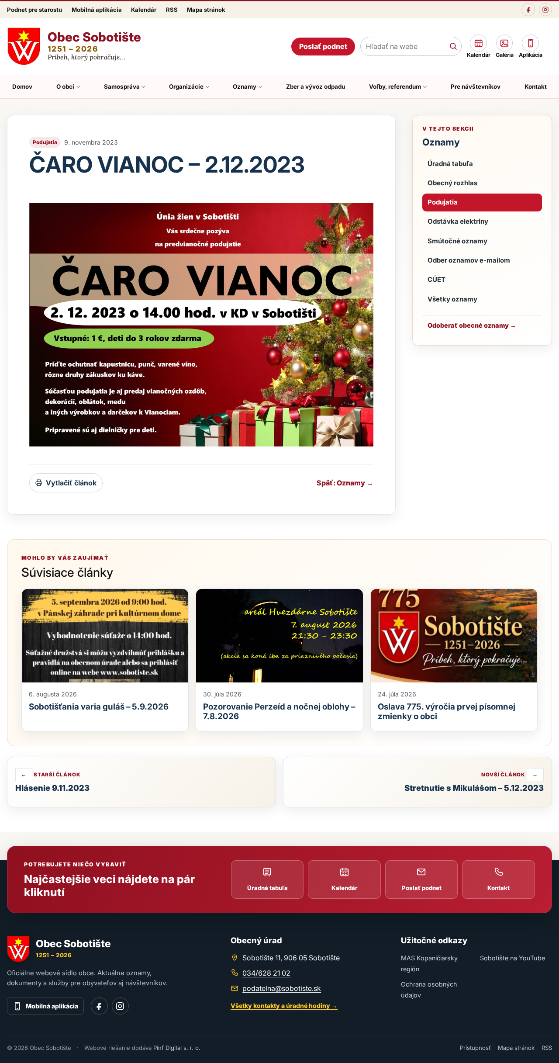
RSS (172, 9)
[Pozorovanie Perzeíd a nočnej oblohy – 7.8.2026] (279, 635)
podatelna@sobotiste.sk (281, 988)
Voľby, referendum (395, 86)
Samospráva (122, 86)
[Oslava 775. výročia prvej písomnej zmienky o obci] (454, 636)
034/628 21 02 (266, 973)
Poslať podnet (323, 46)
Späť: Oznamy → (345, 482)
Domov (22, 86)
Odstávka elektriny (458, 221)
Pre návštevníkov (475, 86)
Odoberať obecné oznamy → (472, 325)
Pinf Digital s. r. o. (176, 1047)
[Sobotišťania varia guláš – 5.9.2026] (105, 635)
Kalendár (143, 9)
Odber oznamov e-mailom (469, 260)
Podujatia (443, 202)
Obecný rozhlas (452, 183)
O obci (65, 86)
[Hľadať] (453, 46)
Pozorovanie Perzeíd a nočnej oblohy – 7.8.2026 (279, 711)
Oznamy (244, 86)
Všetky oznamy (452, 299)
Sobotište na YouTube (512, 958)
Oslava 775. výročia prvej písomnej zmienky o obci (446, 711)
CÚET (436, 279)
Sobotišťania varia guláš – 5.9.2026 (99, 707)
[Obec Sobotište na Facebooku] (528, 9)
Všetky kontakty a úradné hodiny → (284, 1005)
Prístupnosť (475, 1047)
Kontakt (535, 86)
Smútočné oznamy (457, 241)
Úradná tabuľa (450, 163)
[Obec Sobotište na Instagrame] (545, 9)
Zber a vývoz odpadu (315, 86)
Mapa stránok (206, 9)
